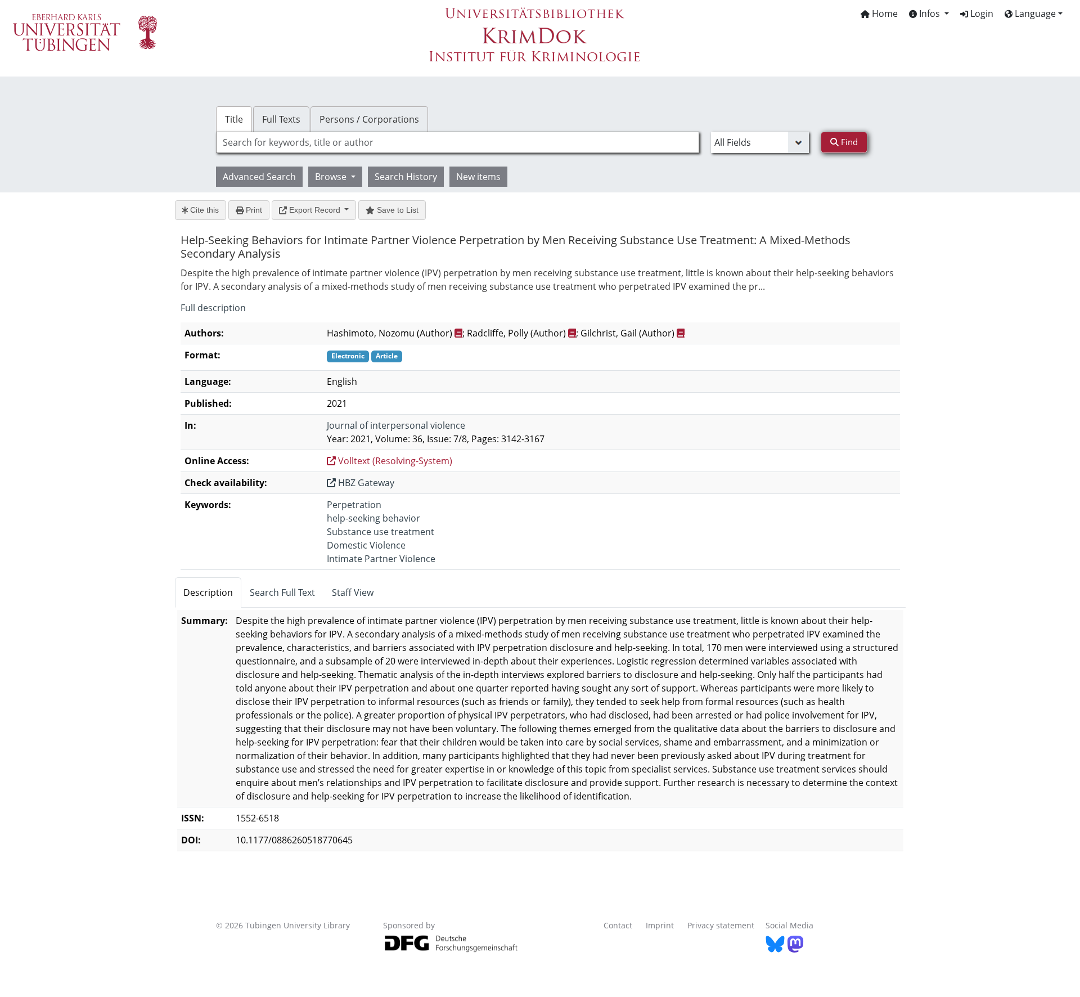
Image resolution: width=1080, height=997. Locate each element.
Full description (213, 308)
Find (848, 141)
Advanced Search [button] (259, 176)
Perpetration (354, 504)
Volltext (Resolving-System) (394, 461)
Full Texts (281, 119)
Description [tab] (208, 592)
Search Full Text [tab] (282, 592)
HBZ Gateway (365, 483)
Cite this (203, 209)
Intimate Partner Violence (381, 559)
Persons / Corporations (369, 119)
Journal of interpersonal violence (396, 425)
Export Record (315, 209)
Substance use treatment (380, 532)
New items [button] (478, 176)
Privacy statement (720, 925)
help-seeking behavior (373, 518)
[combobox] (457, 142)
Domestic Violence (366, 545)
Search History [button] (406, 176)
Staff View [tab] (353, 592)
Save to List (396, 209)
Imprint (660, 925)
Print (253, 209)
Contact (618, 925)
